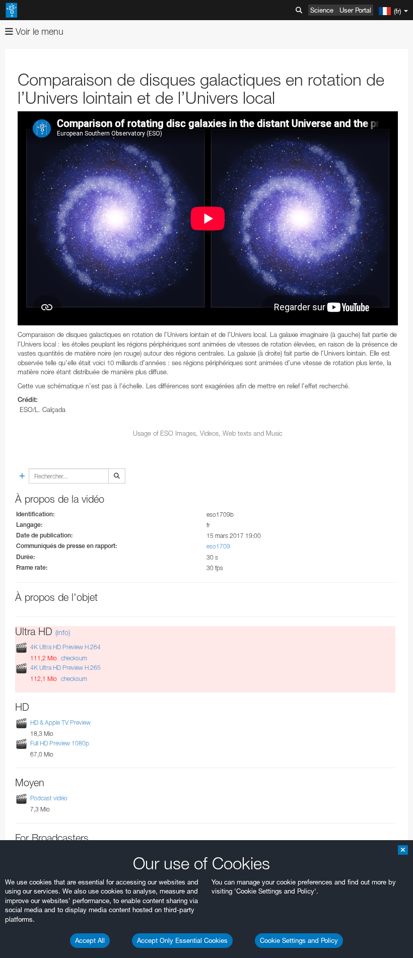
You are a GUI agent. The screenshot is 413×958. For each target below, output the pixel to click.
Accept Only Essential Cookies (182, 940)
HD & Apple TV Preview (60, 722)
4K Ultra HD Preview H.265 (65, 667)
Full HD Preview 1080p (59, 743)
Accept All (90, 940)
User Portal (355, 10)
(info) (62, 632)
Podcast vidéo (48, 798)
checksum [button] (73, 658)
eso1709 (218, 546)
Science (321, 10)
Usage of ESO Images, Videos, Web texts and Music (208, 433)
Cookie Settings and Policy (299, 940)
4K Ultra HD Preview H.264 (65, 647)
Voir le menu (38, 31)
